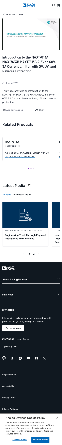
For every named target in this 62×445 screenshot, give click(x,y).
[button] (16, 109)
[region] (31, 429)
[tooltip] (19, 146)
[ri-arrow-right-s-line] (38, 253)
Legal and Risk (9, 374)
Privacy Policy (9, 397)
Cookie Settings (20, 439)
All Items (6, 194)
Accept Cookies (40, 439)
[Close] (57, 418)
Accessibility (8, 386)
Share (42, 110)
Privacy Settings (10, 409)
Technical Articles (22, 194)
